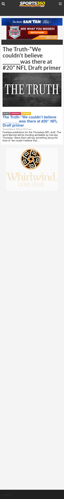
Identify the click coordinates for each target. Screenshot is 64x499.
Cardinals (15, 113)
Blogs (6, 113)
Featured (26, 113)
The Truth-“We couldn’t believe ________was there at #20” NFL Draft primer (30, 121)
